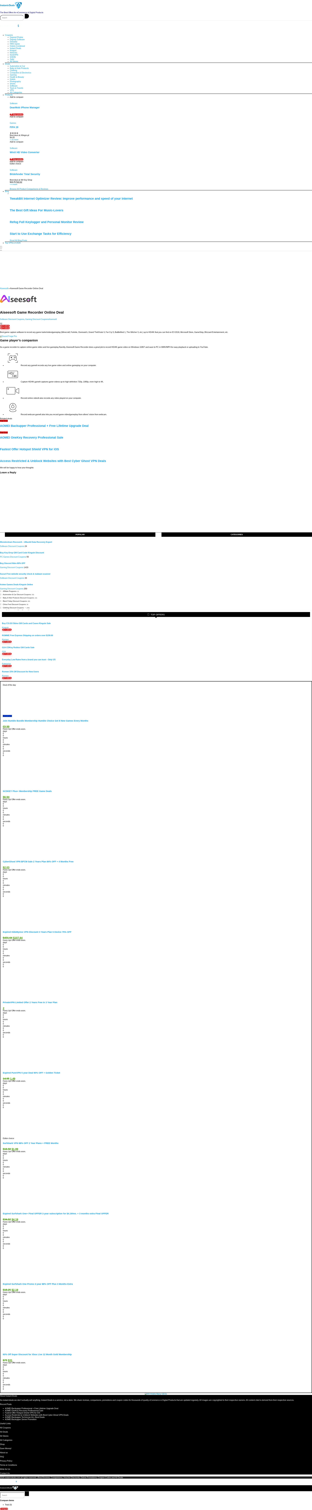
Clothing (13, 70)
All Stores (14, 61)
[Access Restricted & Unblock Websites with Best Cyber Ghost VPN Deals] (33, 456)
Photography (15, 81)
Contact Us (5, 1473)
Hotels (12, 79)
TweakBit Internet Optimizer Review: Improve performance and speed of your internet (71, 198)
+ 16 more (14, 140)
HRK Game (15, 44)
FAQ (2, 1457)
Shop (2, 1444)
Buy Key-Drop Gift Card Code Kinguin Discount (22, 553)
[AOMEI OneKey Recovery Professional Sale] (28, 432)
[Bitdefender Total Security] (22, 166)
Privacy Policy (6, 1461)
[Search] (27, 16)
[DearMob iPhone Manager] (19, 99)
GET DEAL (5, 326)
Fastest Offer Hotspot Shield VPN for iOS (29, 449)
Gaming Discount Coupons (37, 319)
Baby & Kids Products (19, 68)
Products (9, 95)
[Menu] (1, 247)
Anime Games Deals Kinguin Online (16, 585)
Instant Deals (15, 48)
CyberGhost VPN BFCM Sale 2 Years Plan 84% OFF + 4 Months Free (38, 861)
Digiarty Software (17, 39)
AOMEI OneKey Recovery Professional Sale (31, 437)
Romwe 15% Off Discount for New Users (20, 672)
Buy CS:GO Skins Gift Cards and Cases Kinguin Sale (26, 623)
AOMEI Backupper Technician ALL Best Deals (25, 1417)
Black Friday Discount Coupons (15, 601)
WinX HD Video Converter (24, 152)
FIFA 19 (14, 127)
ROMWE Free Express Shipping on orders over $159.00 (27, 635)
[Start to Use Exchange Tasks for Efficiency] (19, 229)
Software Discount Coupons (12, 319)
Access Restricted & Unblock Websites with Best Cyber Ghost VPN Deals (53, 461)
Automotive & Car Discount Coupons (17, 594)
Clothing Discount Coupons (14, 608)
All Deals (4, 1432)
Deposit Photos (16, 37)
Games (13, 123)
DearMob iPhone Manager (25, 107)
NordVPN (14, 55)
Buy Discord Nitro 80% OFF (12, 563)
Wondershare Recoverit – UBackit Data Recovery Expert (26, 542)
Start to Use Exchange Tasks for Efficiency (40, 233)
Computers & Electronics (20, 73)
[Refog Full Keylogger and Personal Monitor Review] (34, 217)
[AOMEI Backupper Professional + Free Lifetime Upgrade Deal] (36, 421)
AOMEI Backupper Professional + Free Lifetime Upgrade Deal (44, 425)
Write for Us (5, 1469)
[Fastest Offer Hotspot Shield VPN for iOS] (18, 444)
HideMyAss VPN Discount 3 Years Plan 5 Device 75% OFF (37, 932)
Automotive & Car (17, 66)
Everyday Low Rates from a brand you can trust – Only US (29, 660)
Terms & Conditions (8, 1465)
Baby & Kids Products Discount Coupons (18, 598)
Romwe (5, 640)
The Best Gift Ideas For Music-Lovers (36, 210)
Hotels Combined (17, 46)
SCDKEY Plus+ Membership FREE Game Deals (27, 791)
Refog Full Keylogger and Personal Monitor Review (46, 222)
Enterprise (6, 664)
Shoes (12, 84)
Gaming (13, 75)
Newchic (13, 53)
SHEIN (13, 57)
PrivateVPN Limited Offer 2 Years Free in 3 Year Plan (30, 1002)
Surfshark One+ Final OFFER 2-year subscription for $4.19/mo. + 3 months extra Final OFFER (56, 1213)
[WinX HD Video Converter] (26, 144)
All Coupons (5, 1428)
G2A (4, 652)
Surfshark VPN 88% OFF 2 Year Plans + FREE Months (30, 1143)
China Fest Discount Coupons (14, 604)
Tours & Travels (16, 88)
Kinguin (13, 50)
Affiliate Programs (9, 591)
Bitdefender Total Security (25, 174)
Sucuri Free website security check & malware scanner (25, 574)
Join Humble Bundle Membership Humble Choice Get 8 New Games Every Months (45, 721)
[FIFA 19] (14, 119)
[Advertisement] (156, 269)
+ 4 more (13, 184)
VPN (12, 90)
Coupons (9, 35)
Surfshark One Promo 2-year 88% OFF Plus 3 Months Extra (38, 1284)
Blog (7, 191)
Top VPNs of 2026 (13, 243)
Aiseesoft (4, 288)
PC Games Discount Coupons (13, 557)
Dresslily (13, 42)
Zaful (12, 59)
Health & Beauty (17, 77)
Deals (7, 64)
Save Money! (6, 1448)
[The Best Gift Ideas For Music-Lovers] (27, 205)
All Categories (16, 92)
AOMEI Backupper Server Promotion (21, 1419)
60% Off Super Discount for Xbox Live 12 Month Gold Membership (37, 1354)
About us (4, 1453)
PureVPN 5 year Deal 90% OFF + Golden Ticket (31, 1073)
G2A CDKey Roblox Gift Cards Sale (18, 647)
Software (13, 86)
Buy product (18, 114)
